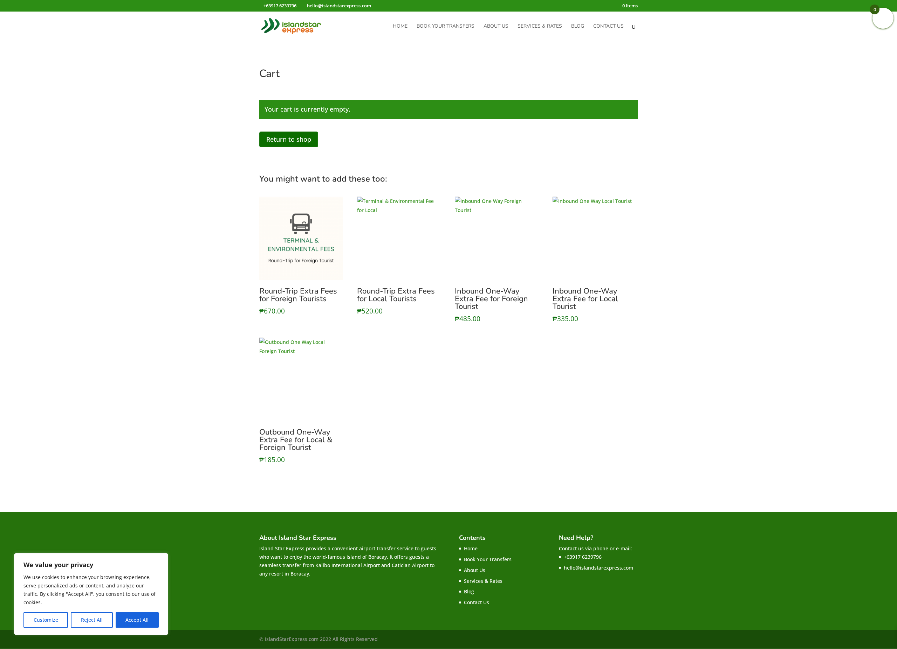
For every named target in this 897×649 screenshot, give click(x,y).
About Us (496, 26)
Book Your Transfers (445, 26)
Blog (577, 26)
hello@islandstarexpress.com (598, 567)
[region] (91, 594)
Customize (46, 619)
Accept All (137, 619)
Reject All (92, 619)
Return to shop (288, 139)
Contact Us (608, 26)
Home (400, 26)
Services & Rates (540, 26)
